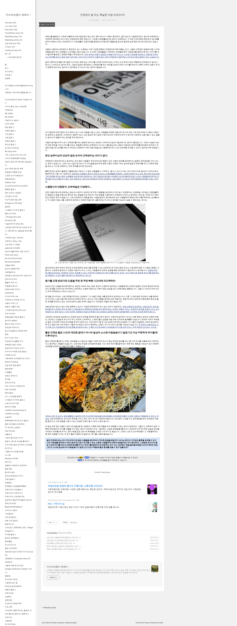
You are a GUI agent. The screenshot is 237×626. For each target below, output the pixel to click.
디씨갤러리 (9, 514)
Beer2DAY (9, 369)
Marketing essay (13, 36)
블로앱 (7, 576)
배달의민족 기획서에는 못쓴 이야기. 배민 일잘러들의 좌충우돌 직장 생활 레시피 (83, 507)
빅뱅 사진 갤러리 (11, 521)
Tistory (146, 623)
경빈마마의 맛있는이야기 (14, 348)
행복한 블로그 (10, 189)
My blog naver (11, 151)
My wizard (9, 117)
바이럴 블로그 (10, 534)
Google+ (74, 623)
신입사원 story (12, 43)
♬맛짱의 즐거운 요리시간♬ (16, 310)
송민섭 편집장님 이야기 (14, 476)
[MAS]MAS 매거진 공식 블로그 (17, 420)
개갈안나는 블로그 (12, 120)
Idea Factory (10, 431)
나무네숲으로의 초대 (13, 217)
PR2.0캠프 (9, 393)
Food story (11, 29)
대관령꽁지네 (10, 272)
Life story (10, 23)
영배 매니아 (9, 524)
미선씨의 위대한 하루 (13, 603)
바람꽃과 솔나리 (11, 286)
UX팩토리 (8, 562)
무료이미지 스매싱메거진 (14, 496)
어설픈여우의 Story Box (14, 224)
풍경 (6, 334)
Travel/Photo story (14, 33)
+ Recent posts (49, 607)
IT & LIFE (8, 607)
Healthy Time (10, 182)
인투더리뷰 (9, 593)
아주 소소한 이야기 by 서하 (15, 155)
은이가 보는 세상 (11, 338)
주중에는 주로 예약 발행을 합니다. (18, 92)
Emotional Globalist (12, 262)
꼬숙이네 (8, 617)
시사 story (11, 26)
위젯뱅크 (8, 483)
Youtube (67, 623)
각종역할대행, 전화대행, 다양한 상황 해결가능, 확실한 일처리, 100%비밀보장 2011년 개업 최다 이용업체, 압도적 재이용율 (94, 490)
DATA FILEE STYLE (12, 289)
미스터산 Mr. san (11, 296)
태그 (6, 68)
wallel (161, 623)
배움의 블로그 (10, 590)
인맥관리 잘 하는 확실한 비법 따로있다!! (102, 14)
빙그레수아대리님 (12, 148)
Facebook (60, 623)
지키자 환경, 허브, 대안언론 (15, 106)
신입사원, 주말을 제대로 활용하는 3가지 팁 (62, 537)
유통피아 (8, 434)
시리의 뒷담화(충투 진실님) (15, 158)
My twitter (9, 113)
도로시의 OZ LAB (12, 403)
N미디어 (8, 462)
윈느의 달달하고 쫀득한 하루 (16, 331)
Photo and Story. (12, 255)
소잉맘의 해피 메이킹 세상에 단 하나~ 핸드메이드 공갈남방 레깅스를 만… (18, 230)
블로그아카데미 (11, 548)
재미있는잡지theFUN (13, 586)
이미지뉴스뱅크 (11, 510)
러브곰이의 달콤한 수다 (14, 341)
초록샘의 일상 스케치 (13, 345)
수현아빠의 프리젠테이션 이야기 (17, 358)
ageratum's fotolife (12, 248)
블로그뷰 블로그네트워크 (14, 424)
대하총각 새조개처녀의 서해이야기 (18, 275)
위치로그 (8, 75)
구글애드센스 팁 (11, 583)
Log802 (8, 596)
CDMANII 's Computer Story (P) (17, 558)
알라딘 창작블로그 (12, 538)
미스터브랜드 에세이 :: (18, 14)
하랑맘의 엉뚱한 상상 (13, 172)
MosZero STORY (11, 458)
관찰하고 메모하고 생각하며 (16, 465)
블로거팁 (8, 469)
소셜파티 (8, 417)
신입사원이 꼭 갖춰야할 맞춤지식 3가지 (61, 540)
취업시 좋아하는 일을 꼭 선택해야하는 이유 (62, 546)
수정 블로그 (9, 134)
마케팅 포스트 (10, 355)
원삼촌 (7, 206)
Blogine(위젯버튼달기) (13, 507)
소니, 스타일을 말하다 (13, 396)
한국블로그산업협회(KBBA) (15, 486)
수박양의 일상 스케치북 (14, 238)
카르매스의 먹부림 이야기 (15, 300)
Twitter (54, 623)
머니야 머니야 (10, 545)
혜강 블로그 (9, 127)
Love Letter (9, 124)
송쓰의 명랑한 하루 (12, 269)
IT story (10, 47)
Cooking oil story (13, 50)
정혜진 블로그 (10, 141)
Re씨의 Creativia (11, 362)
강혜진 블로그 (10, 131)
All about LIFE (10, 220)
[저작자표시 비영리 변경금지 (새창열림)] (73, 523)
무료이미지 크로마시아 (14, 493)
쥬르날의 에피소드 (12, 327)
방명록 (7, 78)
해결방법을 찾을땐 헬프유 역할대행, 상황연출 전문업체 (75, 486)
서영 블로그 (9, 137)
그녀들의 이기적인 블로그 (15, 210)
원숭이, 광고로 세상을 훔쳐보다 (17, 441)
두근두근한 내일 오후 (13, 200)
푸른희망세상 (10, 179)
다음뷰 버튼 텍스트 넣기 (14, 565)
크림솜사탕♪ (10, 265)
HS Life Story (10, 624)
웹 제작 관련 (10, 472)
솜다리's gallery (11, 320)
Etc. (8, 54)
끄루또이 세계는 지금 (13, 241)
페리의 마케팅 (10, 407)
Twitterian (9, 110)
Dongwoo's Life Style (13, 203)
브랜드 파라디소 (11, 376)
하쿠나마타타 (10, 313)
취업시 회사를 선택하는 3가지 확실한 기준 (62, 549)
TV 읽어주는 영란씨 (12, 427)
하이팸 (7, 379)
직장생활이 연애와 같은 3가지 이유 (59, 543)
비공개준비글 (14, 57)
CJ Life (8, 455)
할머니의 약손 (10, 213)
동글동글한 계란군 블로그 (15, 317)
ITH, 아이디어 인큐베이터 (15, 386)
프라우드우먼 (10, 382)
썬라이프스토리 (11, 279)
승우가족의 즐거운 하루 (14, 169)
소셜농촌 (8, 621)
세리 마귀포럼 (10, 389)
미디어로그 (9, 71)
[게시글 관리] (56, 522)
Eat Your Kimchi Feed (13, 258)
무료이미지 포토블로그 (14, 489)
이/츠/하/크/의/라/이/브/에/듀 (16, 186)
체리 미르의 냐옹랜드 (13, 193)
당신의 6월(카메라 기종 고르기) (17, 251)
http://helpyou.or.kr (55, 482)
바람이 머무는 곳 (11, 303)
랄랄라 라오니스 (11, 282)
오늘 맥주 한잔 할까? (13, 365)
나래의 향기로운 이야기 (14, 438)
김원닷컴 (8, 600)
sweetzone (9, 293)
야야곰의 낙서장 (11, 196)
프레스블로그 (10, 479)
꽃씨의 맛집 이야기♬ (13, 324)
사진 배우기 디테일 (12, 244)
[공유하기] (53, 522)
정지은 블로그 (10, 144)
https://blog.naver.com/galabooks (61, 500)
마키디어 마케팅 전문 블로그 (16, 351)
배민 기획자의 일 (56, 503)
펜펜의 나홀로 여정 (12, 307)
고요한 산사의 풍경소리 (14, 175)
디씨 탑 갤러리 (10, 517)
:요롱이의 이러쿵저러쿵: (14, 451)
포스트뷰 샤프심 (11, 579)
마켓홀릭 (8, 372)
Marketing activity (13, 40)
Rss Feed (45, 623)
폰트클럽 (8, 541)
